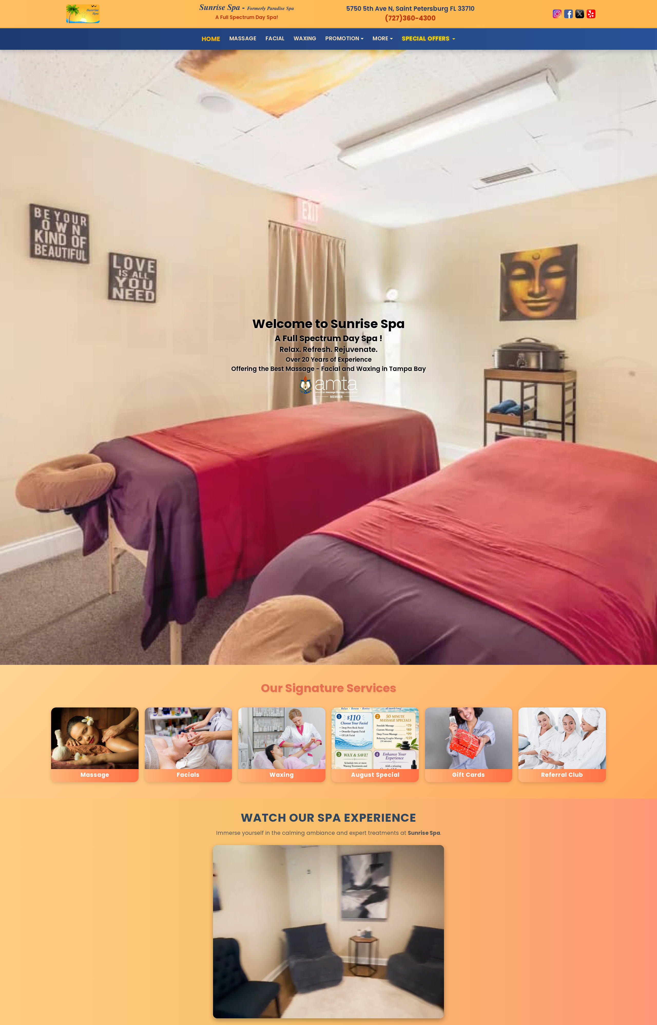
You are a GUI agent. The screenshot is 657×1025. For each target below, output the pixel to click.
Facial (275, 38)
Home (211, 39)
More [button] (380, 38)
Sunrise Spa (219, 7)
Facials (188, 775)
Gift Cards (468, 775)
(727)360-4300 (410, 18)
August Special (375, 775)
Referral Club (562, 775)
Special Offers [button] (426, 38)
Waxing (305, 38)
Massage (243, 38)
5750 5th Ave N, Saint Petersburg (410, 8)
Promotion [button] (342, 38)
